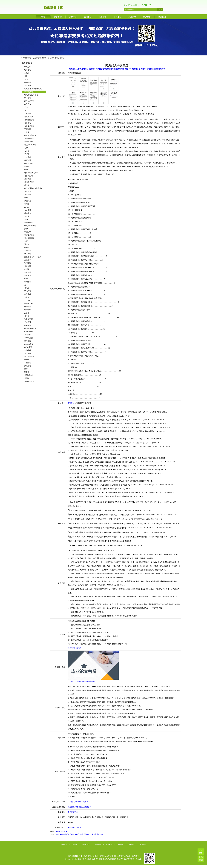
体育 (26, 241)
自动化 (26, 73)
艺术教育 (27, 291)
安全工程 (27, 70)
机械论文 (27, 185)
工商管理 (27, 129)
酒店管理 (27, 179)
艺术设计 (27, 322)
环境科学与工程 (30, 145)
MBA (26, 198)
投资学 (26, 247)
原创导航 (58, 17)
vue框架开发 (28, 331)
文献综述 (120, 69)
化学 (26, 148)
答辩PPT (128, 69)
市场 (26, 219)
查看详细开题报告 (74, 648)
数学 (26, 229)
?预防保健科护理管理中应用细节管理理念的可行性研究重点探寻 (79, 834)
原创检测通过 (29, 375)
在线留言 (201, 851)
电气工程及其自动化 (31, 95)
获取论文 (142, 69)
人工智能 (27, 300)
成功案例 (109, 844)
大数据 (26, 297)
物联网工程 (28, 319)
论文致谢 (113, 69)
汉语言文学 (28, 142)
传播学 (26, 316)
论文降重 (102, 17)
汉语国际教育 (29, 138)
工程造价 (27, 363)
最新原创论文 (86, 844)
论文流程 (72, 69)
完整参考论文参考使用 (32, 257)
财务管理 (27, 82)
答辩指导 (135, 69)
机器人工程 (28, 303)
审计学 (26, 216)
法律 (26, 107)
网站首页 (64, 844)
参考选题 (27, 85)
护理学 (26, 154)
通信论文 (27, 244)
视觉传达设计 (29, 222)
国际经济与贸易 (30, 135)
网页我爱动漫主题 (74, 827)
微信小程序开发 (30, 328)
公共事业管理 (29, 120)
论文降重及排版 (152, 69)
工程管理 (27, 114)
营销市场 (27, 282)
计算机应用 (28, 176)
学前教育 (27, 275)
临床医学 (27, 310)
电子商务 (27, 104)
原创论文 (27, 378)
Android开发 (28, 344)
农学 (26, 369)
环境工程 (27, 353)
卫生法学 (27, 260)
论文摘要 (92, 69)
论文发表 (73, 17)
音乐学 (26, 288)
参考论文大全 (29, 92)
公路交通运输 (29, 126)
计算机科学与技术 (31, 173)
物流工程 (27, 263)
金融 (26, 170)
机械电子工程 (29, 182)
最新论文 (132, 17)
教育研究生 (28, 163)
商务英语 (27, 325)
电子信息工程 (29, 101)
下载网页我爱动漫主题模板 (78, 802)
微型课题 (27, 201)
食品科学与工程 (30, 226)
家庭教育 (27, 366)
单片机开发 (28, 338)
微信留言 (132, 844)
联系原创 (147, 17)
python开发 (28, 347)
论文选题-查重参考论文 (33, 89)
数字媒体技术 (29, 356)
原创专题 (88, 17)
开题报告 (84, 69)
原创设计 (139, 859)
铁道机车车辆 (29, 238)
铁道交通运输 (29, 235)
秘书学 (26, 204)
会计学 (26, 151)
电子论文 (27, 98)
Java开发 (27, 335)
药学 (26, 279)
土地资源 (27, 251)
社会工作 (27, 213)
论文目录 (99, 69)
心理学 (26, 269)
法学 (26, 110)
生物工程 (27, 350)
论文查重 (27, 191)
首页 (43, 17)
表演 (26, 79)
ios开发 (27, 360)
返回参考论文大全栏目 (56, 58)
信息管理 (27, 272)
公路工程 (27, 123)
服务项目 (117, 17)
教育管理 (27, 160)
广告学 (26, 132)
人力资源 (27, 210)
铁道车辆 (27, 232)
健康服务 (27, 307)
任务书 (78, 69)
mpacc (26, 207)
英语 (26, 285)
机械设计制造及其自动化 (33, 188)
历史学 (26, 313)
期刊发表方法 (29, 381)
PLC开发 (27, 341)
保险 (26, 76)
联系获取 (27, 67)
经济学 (26, 166)
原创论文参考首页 (39, 58)
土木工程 (27, 254)
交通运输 (27, 157)
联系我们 (162, 17)
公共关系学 (28, 117)
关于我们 (75, 844)
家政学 (26, 372)
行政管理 (27, 266)
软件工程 (27, 294)
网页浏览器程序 (61, 831)
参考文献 (106, 69)
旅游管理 (27, 194)
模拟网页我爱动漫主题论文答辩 (79, 807)
